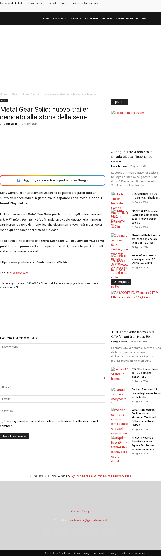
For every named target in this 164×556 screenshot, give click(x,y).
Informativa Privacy (57, 2)
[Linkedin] (122, 9)
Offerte (76, 18)
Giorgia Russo (119, 341)
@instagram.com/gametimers (102, 476)
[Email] (53, 315)
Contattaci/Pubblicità (11, 2)
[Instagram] (115, 9)
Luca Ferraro (119, 166)
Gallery (107, 18)
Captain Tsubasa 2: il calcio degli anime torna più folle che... (146, 393)
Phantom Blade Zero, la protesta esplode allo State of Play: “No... (146, 239)
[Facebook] (108, 9)
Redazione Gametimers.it (85, 2)
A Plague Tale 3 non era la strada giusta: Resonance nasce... (131, 156)
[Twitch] (143, 9)
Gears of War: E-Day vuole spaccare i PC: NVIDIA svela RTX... (144, 259)
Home (3, 94)
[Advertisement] (82, 57)
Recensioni (60, 18)
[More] (73, 315)
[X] (150, 9)
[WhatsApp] (33, 315)
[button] (156, 18)
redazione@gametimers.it (88, 520)
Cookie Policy (34, 2)
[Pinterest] (129, 9)
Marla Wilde (10, 124)
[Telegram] (136, 9)
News (45, 18)
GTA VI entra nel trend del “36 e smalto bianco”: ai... (145, 373)
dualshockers (19, 273)
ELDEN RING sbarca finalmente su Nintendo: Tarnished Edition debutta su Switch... (144, 417)
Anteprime (91, 18)
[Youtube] (157, 9)
